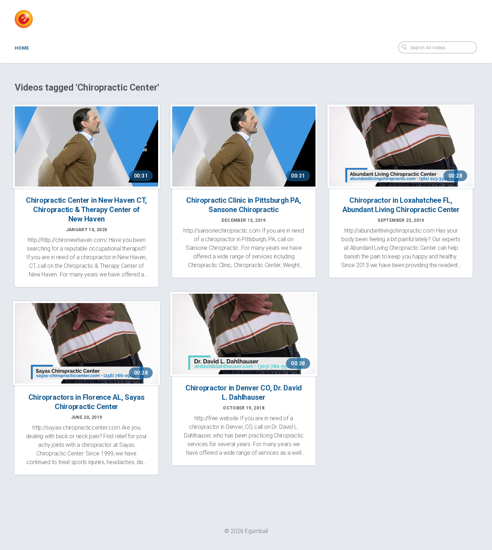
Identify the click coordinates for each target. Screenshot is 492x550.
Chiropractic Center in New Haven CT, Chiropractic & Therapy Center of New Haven (86, 209)
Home (22, 48)
